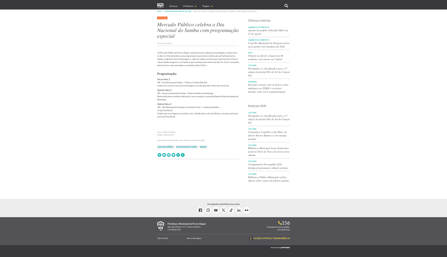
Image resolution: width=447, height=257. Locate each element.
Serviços (173, 6)
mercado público (165, 146)
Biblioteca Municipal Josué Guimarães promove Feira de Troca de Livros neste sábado (268, 151)
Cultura (162, 18)
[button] (286, 5)
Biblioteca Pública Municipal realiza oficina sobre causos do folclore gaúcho (268, 178)
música (203, 146)
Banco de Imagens (194, 238)
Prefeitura (188, 6)
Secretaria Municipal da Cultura (177, 11)
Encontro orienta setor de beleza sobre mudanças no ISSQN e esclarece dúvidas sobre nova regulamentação (268, 88)
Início (159, 11)
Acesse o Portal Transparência (272, 238)
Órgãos (206, 6)
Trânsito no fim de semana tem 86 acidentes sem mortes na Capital (265, 57)
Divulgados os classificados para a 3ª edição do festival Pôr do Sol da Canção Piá (269, 72)
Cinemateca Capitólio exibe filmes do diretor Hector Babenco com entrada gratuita (267, 135)
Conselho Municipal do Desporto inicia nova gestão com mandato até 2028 (268, 44)
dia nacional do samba (186, 146)
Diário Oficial (162, 238)
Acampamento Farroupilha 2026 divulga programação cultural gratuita (268, 166)
